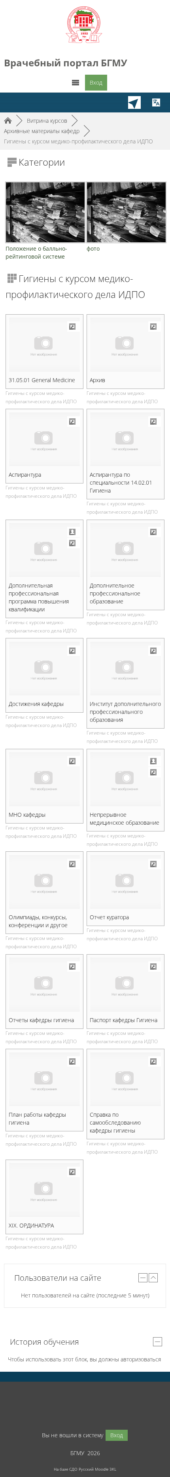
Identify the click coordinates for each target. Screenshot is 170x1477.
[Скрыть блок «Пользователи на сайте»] (142, 1277)
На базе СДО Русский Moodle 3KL (85, 1469)
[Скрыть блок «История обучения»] (157, 1341)
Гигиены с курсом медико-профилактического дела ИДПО (78, 141)
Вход (96, 82)
